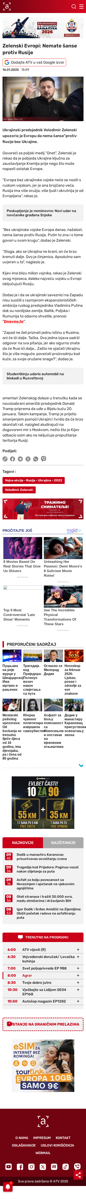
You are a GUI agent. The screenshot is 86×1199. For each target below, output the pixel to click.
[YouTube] (8, 1167)
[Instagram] (31, 1167)
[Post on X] (28, 458)
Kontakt (63, 1138)
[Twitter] (43, 1167)
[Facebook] (20, 1167)
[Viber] (77, 1166)
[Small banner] (43, 802)
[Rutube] (54, 1167)
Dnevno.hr (14, 321)
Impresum (42, 1138)
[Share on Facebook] (12, 458)
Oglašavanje (24, 1145)
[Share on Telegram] (20, 458)
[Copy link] (5, 458)
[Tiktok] (65, 1167)
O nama (21, 1138)
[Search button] (73, 6)
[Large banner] (43, 27)
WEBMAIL (43, 1153)
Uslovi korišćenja (57, 1145)
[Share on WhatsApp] (35, 458)
